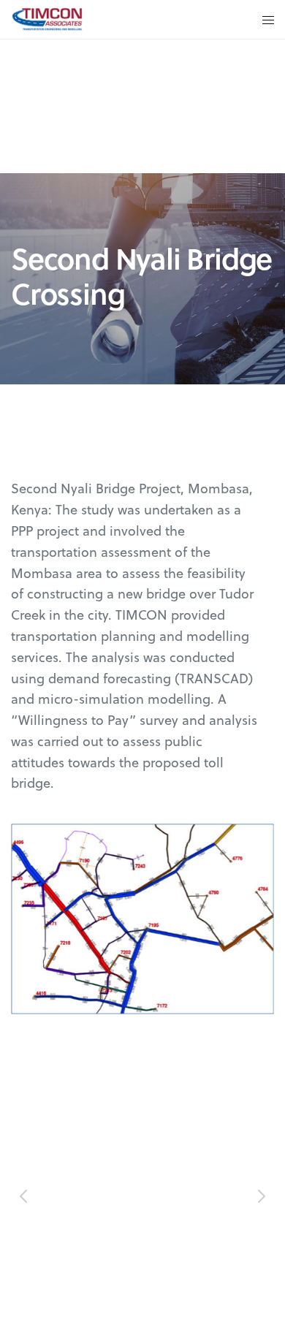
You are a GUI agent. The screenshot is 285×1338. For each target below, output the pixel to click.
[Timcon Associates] (47, 19)
